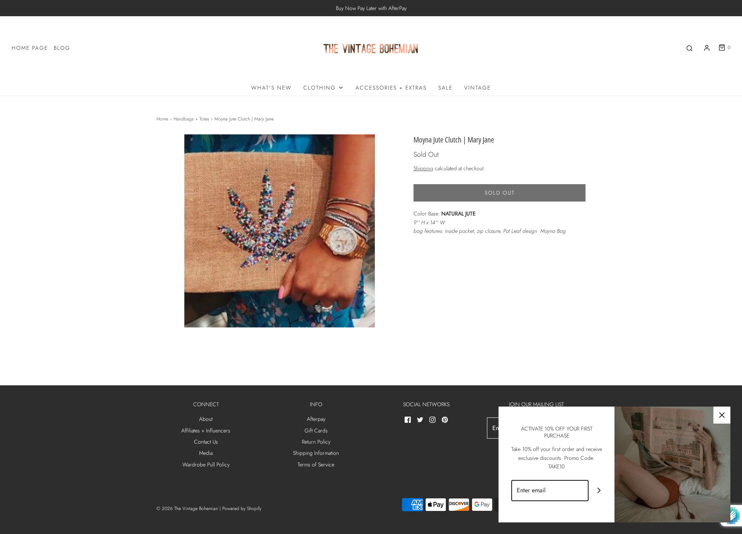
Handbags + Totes (191, 118)
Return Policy (316, 442)
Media (206, 453)
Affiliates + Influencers (205, 430)
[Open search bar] (689, 48)
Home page (30, 48)
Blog (62, 48)
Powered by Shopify (241, 508)
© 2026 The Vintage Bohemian (187, 508)
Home (162, 118)
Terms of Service (316, 464)
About (206, 419)
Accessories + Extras (391, 88)
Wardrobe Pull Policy (206, 464)
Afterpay (316, 419)
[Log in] (706, 47)
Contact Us (206, 442)
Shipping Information (316, 453)
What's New (271, 88)
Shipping (423, 168)
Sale (445, 88)
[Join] (599, 490)
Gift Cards (316, 430)
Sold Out (500, 193)
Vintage (477, 88)
